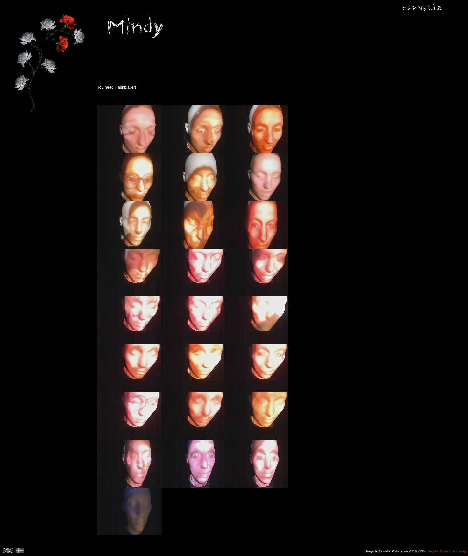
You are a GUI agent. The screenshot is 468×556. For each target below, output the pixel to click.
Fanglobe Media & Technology (446, 551)
